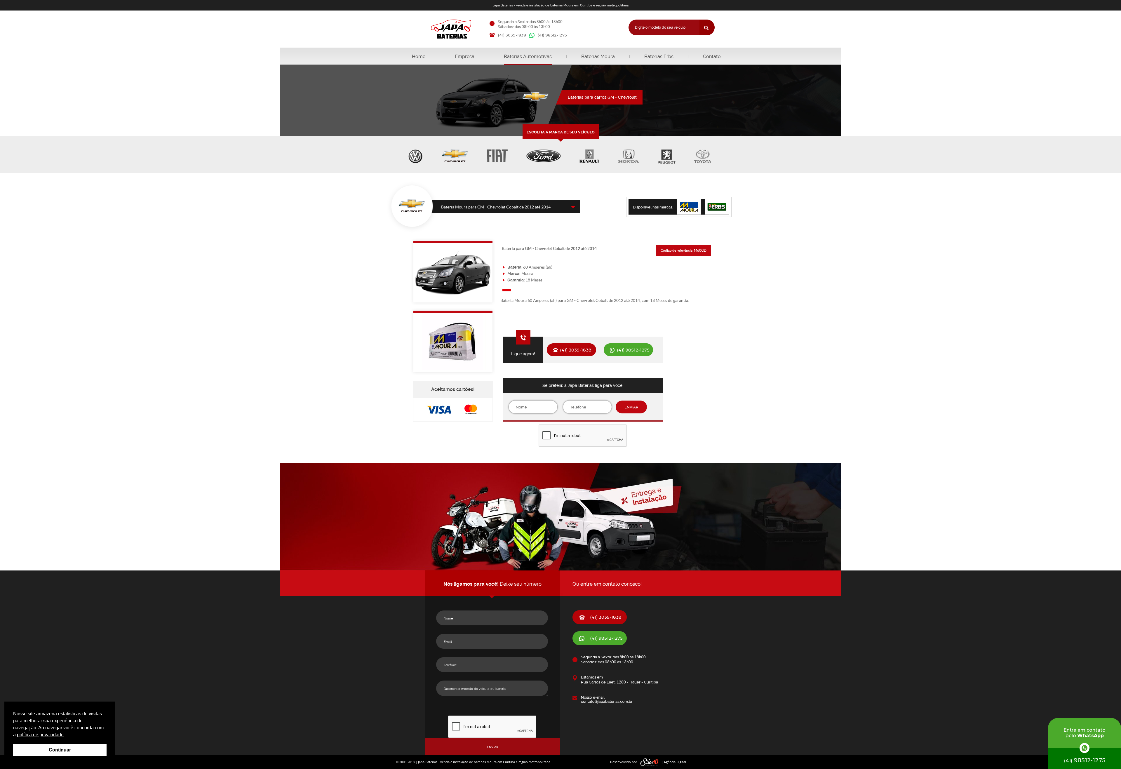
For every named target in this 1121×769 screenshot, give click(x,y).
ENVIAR (631, 407)
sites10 (649, 762)
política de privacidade (40, 734)
